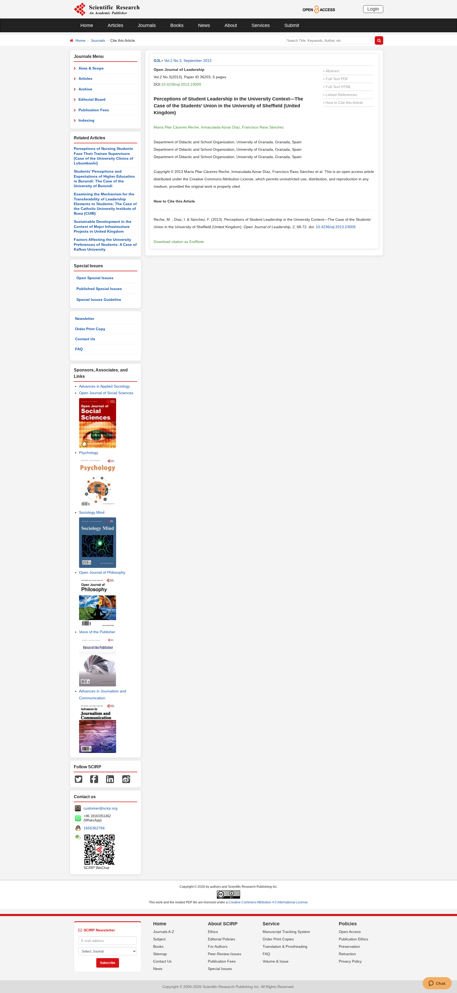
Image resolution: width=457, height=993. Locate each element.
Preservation (349, 946)
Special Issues (220, 969)
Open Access (350, 932)
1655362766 (94, 828)
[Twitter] (78, 779)
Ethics (213, 932)
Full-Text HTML (337, 87)
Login (373, 9)
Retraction (347, 954)
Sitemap (160, 954)
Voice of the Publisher (97, 632)
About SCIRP (222, 923)
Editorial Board (92, 99)
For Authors (217, 946)
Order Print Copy (90, 329)
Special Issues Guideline (98, 299)
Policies (348, 923)
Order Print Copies (278, 939)
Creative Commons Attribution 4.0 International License (268, 902)
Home (86, 25)
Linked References (340, 95)
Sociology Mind (91, 512)
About (231, 25)
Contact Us (85, 339)
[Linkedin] (110, 779)
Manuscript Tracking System (286, 932)
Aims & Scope (91, 68)
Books (177, 25)
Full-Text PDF (335, 79)
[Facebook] (94, 779)
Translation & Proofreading (285, 946)
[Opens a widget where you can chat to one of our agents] (437, 983)
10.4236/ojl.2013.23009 (181, 84)
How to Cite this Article (343, 102)
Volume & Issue (276, 961)
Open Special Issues (94, 278)
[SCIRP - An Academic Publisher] (107, 9)
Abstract (331, 71)
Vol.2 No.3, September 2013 (188, 60)
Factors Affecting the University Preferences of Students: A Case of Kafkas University (105, 244)
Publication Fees (94, 110)
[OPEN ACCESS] (318, 9)
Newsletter (84, 318)
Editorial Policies (221, 939)
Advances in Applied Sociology (104, 386)
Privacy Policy (350, 961)
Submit (291, 25)
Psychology (88, 452)
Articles (115, 25)
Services (261, 25)
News (204, 25)
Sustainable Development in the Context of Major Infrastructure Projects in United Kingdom (102, 226)
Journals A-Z (163, 932)
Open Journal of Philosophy (102, 572)
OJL (157, 60)
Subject (159, 939)
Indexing (86, 120)
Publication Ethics (353, 939)
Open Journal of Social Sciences (106, 393)
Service (271, 923)
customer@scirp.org (100, 808)
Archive (85, 89)
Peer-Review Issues (224, 954)
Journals (147, 25)
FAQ (79, 349)
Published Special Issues (99, 289)
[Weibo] (126, 779)
